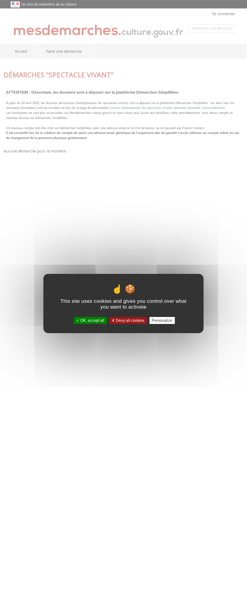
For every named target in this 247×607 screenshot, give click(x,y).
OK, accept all (91, 320)
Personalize (162, 320)
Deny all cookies (129, 320)
